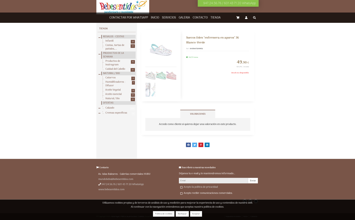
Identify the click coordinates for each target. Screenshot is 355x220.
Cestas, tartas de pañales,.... (119, 47)
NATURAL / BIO (111, 73)
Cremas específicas (119, 113)
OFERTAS (108, 103)
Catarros (119, 78)
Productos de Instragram (119, 63)
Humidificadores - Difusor (119, 84)
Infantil (119, 41)
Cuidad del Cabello (119, 69)
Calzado (119, 108)
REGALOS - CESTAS (113, 37)
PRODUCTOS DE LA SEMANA (113, 55)
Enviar (253, 180)
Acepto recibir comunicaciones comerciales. (208, 193)
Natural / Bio (119, 98)
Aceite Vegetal (119, 90)
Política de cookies (163, 214)
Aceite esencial (119, 94)
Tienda (103, 29)
